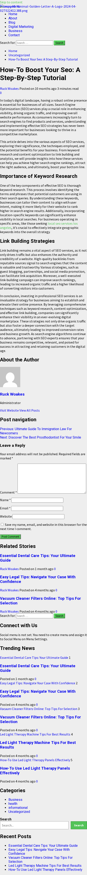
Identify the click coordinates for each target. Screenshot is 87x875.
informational (18, 808)
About (12, 18)
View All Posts (29, 410)
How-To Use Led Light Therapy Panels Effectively (35, 760)
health (12, 804)
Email (5, 508)
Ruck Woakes (9, 88)
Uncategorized (19, 812)
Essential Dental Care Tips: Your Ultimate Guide (34, 657)
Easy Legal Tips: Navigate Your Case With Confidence (37, 683)
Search (5, 819)
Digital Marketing (21, 27)
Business (15, 31)
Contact (14, 35)
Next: (40, 437)
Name (5, 500)
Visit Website (9, 410)
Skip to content (11, 2)
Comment (8, 492)
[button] (10, 6)
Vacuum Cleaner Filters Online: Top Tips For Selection (38, 709)
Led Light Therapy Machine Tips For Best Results (35, 734)
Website (6, 516)
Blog (11, 22)
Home (12, 14)
